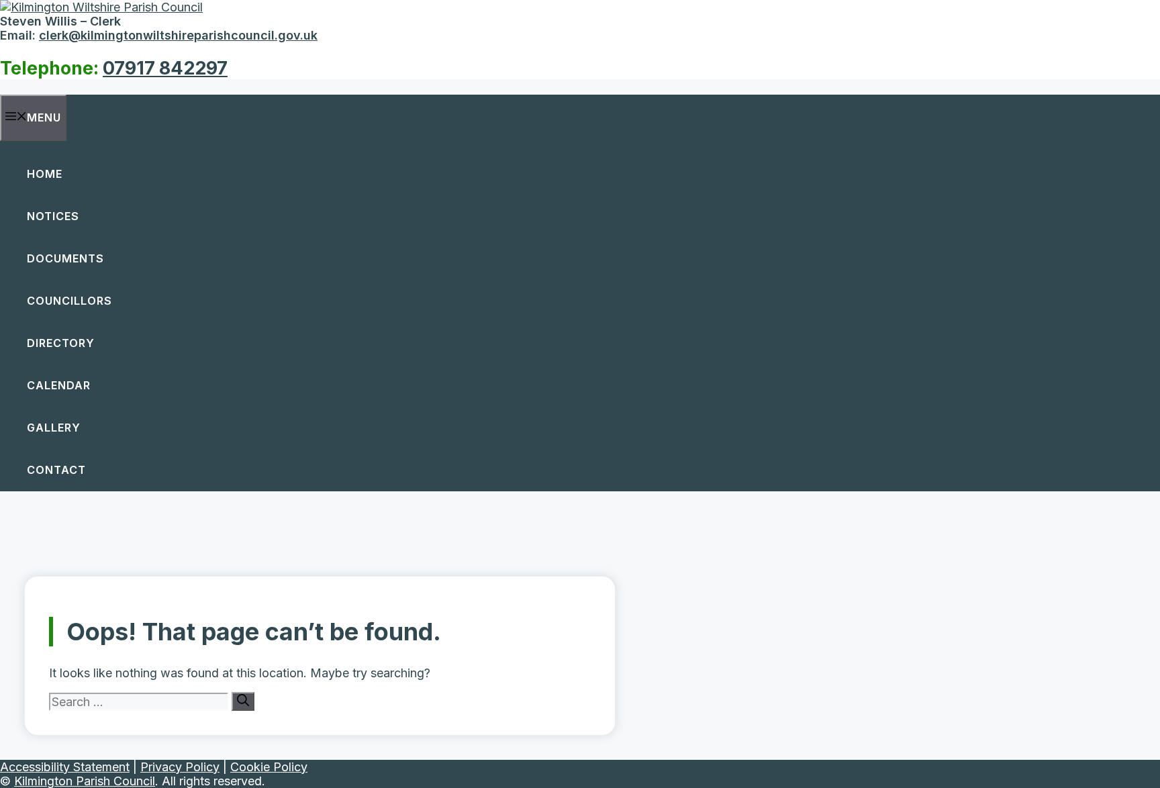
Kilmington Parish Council (84, 781)
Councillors (69, 300)
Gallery (54, 427)
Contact (56, 470)
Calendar (59, 385)
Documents (65, 258)
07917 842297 (165, 68)
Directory (61, 343)
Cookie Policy (268, 767)
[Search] (243, 701)
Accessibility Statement (65, 767)
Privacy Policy (180, 767)
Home (44, 174)
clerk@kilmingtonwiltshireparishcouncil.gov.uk (178, 35)
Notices (53, 216)
